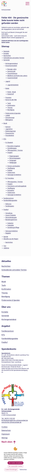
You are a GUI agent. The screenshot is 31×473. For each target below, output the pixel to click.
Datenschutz (23, 469)
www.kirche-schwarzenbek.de (11, 422)
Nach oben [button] (7, 441)
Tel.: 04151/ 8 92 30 (8, 418)
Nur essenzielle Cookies (15, 466)
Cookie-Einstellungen (11, 469)
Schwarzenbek (6, 10)
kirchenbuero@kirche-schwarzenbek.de (15, 420)
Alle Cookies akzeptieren (15, 463)
